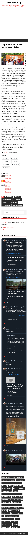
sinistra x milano (17, 205)
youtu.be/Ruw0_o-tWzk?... (13, 277)
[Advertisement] (14, 24)
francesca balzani (7, 491)
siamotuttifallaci (12, 521)
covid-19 (4, 485)
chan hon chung (6, 483)
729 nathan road (6, 477)
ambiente (4, 480)
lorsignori (5, 505)
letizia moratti (16, 502)
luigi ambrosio (17, 199)
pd (3, 516)
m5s (11, 505)
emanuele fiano (18, 485)
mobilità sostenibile (14, 510)
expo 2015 (21, 488)
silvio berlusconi (6, 524)
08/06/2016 (5, 50)
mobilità (4, 510)
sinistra (15, 524)
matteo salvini (6, 507)
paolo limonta (6, 205)
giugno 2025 (4, 222)
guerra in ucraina (17, 496)
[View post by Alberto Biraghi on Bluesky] (14, 459)
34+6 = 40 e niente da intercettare (8, 177)
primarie (17, 519)
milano (14, 507)
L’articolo (6, 152)
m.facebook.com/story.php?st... (14, 253)
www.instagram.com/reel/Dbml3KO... (15, 315)
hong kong (5, 499)
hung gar (12, 499)
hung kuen (20, 499)
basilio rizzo (8, 196)
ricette (4, 521)
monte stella (5, 513)
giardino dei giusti (7, 494)
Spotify (4, 229)
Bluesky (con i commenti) (9, 227)
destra (10, 485)
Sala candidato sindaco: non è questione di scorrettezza (8, 188)
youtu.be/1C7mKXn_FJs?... (12, 374)
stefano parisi (6, 527)
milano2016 (14, 202)
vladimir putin (15, 527)
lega (9, 502)
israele (4, 502)
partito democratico (16, 513)
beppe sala (17, 196)
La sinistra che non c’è (8, 181)
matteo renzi (17, 505)
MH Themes (22, 533)
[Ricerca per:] (14, 212)
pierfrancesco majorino (12, 516)
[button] (26, 40)
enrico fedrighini (6, 488)
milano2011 (5, 202)
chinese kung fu (17, 483)
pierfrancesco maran (7, 519)
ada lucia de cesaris (18, 477)
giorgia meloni (18, 494)
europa (15, 488)
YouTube (5, 230)
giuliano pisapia (7, 199)
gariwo (16, 491)
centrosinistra (20, 480)
